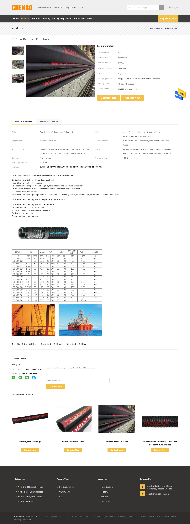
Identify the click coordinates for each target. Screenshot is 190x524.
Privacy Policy (147, 516)
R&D (61, 496)
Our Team (105, 501)
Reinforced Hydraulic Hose (30, 496)
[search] (161, 7)
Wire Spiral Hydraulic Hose (30, 491)
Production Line (66, 486)
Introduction (107, 486)
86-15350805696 (33, 369)
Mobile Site (170, 516)
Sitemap (159, 516)
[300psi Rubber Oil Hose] (18, 50)
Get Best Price (108, 97)
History (104, 491)
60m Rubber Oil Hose (27, 344)
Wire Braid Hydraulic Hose (30, 486)
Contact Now (132, 97)
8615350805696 (30, 373)
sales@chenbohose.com (155, 493)
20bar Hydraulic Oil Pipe (29, 441)
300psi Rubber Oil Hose (117, 441)
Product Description (48, 121)
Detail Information (23, 121)
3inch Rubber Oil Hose (51, 344)
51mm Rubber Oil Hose (73, 441)
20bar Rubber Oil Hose (76, 344)
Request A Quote (168, 18)
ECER (29, 519)
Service (104, 496)
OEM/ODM (64, 491)
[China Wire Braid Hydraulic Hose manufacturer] (22, 7)
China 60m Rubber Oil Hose (27, 516)
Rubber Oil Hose (25, 501)
